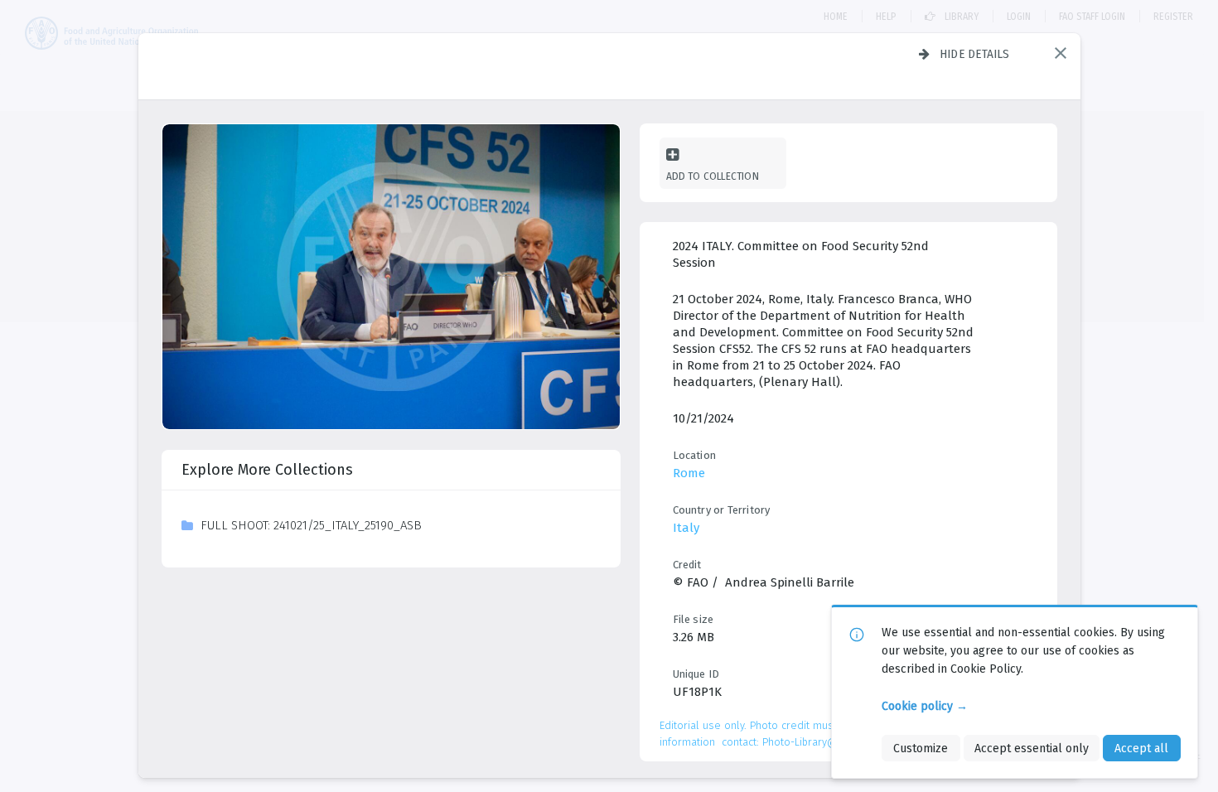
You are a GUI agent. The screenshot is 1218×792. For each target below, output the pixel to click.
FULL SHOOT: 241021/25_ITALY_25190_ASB (311, 525)
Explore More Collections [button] (267, 470)
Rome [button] (689, 473)
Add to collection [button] (712, 176)
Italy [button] (686, 527)
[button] (1061, 53)
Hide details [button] (975, 53)
